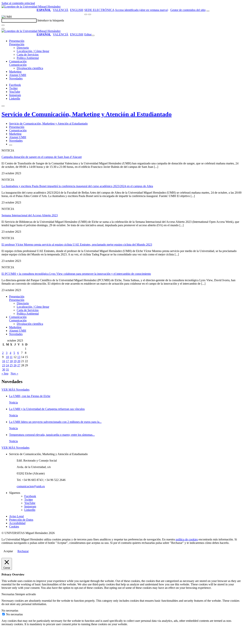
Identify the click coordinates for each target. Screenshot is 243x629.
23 (3, 365)
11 (11, 357)
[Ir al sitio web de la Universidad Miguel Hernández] (31, 6)
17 (7, 361)
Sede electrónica (99, 10)
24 (7, 365)
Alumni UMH (17, 75)
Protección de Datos (21, 519)
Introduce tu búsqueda (50, 20)
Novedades (16, 78)
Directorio (23, 47)
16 (3, 361)
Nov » (14, 373)
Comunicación (18, 61)
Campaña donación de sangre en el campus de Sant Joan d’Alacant (42, 157)
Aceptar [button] (8, 551)
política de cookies (187, 539)
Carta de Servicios (28, 54)
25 (11, 365)
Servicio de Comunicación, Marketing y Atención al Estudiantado (87, 114)
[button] (16, 44)
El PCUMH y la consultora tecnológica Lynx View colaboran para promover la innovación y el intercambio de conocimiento (76, 273)
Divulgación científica (30, 68)
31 (7, 369)
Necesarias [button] (8, 594)
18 (11, 361)
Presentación (16, 40)
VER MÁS (15, 389)
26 (15, 365)
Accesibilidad (17, 523)
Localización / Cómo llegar (33, 51)
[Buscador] (207, 11)
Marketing (15, 71)
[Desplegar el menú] (89, 14)
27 (18, 365)
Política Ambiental (28, 58)
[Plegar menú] (93, 35)
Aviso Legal (16, 516)
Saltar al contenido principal (18, 3)
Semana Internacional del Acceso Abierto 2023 (30, 215)
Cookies (14, 526)
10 (7, 357)
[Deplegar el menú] (10, 145)
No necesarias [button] (10, 610)
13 (18, 357)
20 (18, 361)
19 (15, 361)
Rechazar (23, 551)
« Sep (5, 373)
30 (3, 369)
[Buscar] (3, 25)
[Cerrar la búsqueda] (3, 28)
